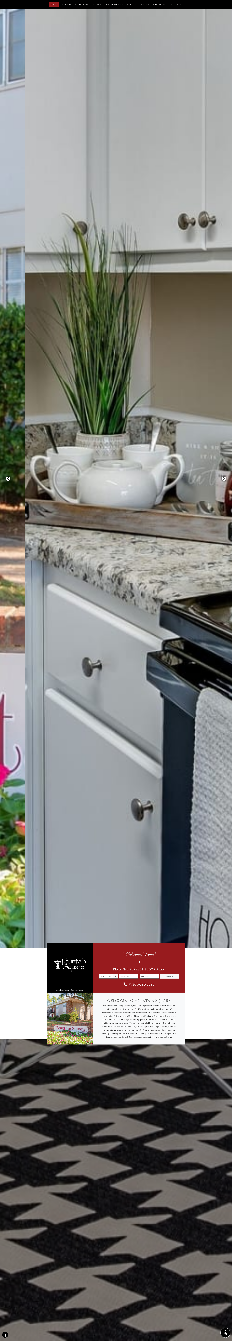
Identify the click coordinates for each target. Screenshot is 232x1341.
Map (128, 4)
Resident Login (77, 990)
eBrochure (159, 4)
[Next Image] (224, 478)
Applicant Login (62, 990)
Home (54, 4)
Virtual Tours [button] (113, 4)
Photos (97, 4)
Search (169, 976)
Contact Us (175, 4)
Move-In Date (106, 976)
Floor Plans (82, 4)
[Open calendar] (115, 976)
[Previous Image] (8, 478)
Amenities (66, 4)
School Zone (141, 4)
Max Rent (145, 976)
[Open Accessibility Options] (5, 1335)
